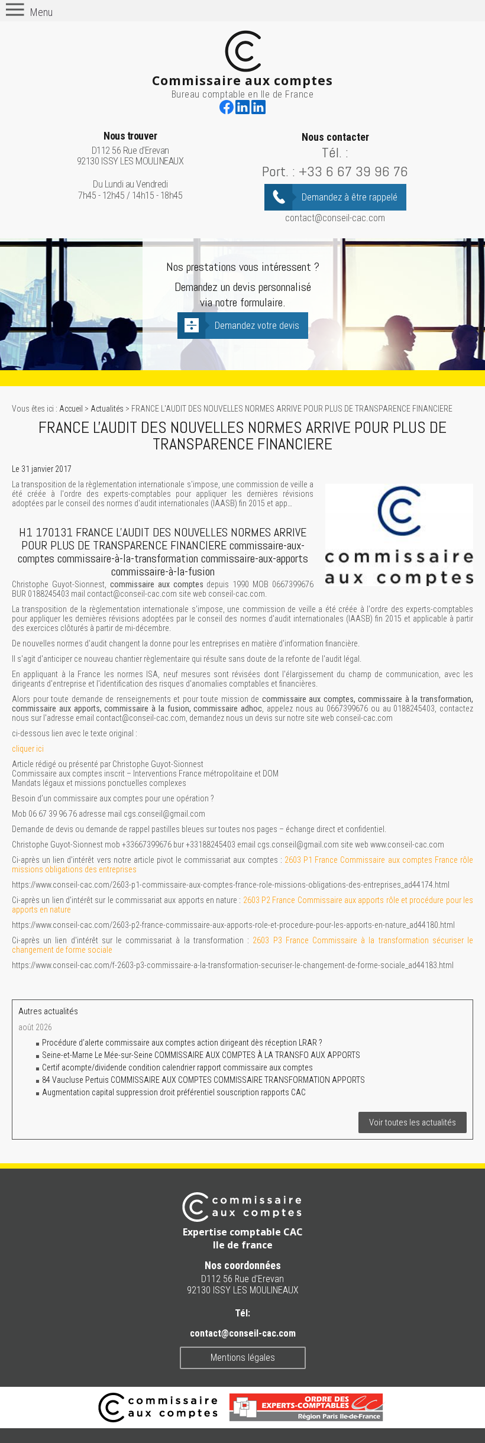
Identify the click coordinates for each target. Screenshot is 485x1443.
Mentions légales (243, 1357)
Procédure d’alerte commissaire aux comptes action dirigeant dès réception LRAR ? (183, 1042)
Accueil (71, 408)
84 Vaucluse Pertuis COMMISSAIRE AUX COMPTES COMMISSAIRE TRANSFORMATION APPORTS (203, 1080)
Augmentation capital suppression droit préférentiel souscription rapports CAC (174, 1092)
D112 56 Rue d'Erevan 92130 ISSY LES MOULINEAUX (130, 149)
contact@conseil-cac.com (335, 218)
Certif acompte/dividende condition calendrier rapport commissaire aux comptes (177, 1067)
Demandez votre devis (257, 325)
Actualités (107, 408)
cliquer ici (28, 748)
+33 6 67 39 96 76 (353, 171)
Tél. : (335, 152)
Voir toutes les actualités (412, 1122)
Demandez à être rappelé (349, 197)
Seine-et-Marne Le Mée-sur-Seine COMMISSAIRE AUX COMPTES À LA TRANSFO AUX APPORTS (201, 1055)
